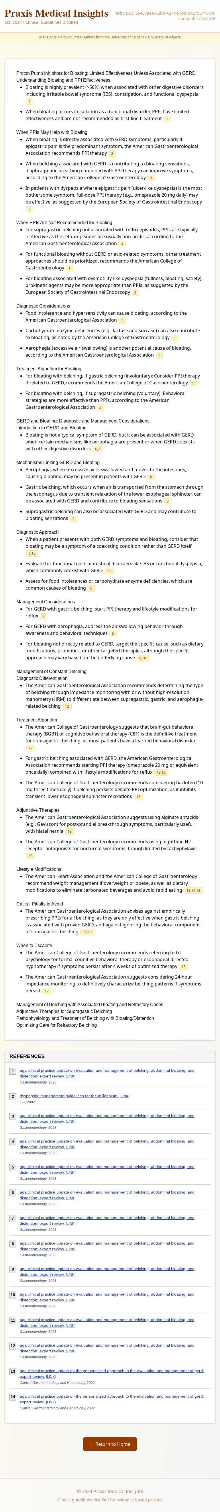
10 (34, 553)
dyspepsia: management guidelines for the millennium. (69, 1096)
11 (109, 571)
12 (67, 706)
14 (193, 890)
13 (159, 772)
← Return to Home (110, 1444)
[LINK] (70, 1076)
